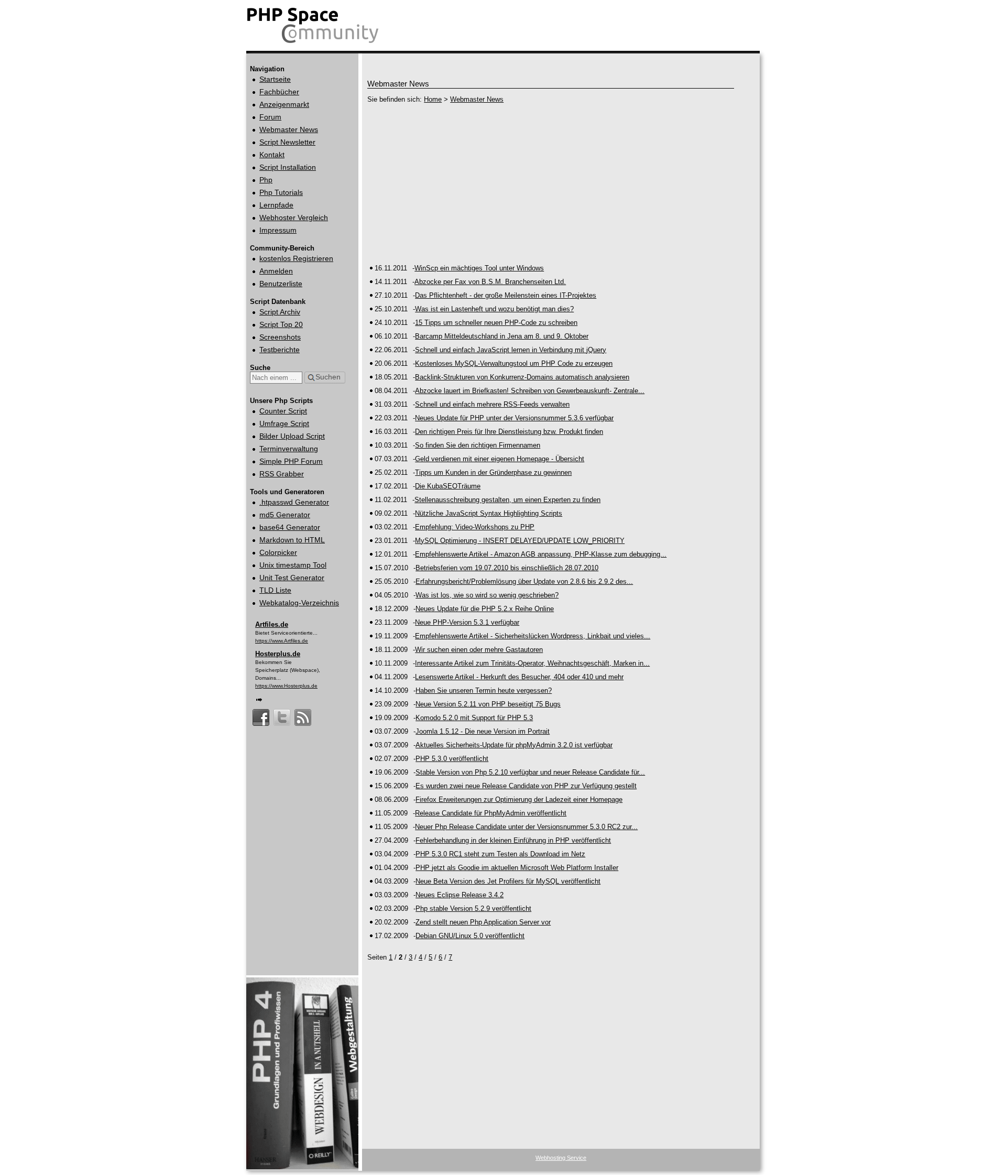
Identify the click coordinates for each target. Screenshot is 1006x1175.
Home (433, 99)
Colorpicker (278, 552)
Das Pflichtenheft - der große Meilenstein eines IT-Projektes (505, 295)
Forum (270, 117)
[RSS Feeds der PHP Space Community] (302, 712)
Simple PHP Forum (291, 461)
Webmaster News (288, 129)
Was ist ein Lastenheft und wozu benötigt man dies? (494, 309)
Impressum (278, 230)
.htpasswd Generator (294, 502)
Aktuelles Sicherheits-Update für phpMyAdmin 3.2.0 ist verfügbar (514, 745)
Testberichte (279, 349)
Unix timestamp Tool (292, 565)
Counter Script (283, 411)
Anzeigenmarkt (284, 104)
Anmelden (276, 271)
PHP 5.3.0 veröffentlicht (451, 759)
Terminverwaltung (288, 448)
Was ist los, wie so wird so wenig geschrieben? (487, 595)
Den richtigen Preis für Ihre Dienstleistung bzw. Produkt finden (509, 432)
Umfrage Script (284, 423)
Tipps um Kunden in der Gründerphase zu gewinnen (493, 472)
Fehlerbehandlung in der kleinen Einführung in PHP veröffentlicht (513, 840)
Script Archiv (279, 312)
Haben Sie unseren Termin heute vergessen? (483, 690)
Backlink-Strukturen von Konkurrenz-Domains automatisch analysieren (522, 377)
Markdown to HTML (292, 540)
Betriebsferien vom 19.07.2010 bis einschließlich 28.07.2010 (506, 568)
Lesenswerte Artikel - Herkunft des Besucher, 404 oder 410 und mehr (519, 677)
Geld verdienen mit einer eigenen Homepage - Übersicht (499, 459)
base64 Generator (289, 527)
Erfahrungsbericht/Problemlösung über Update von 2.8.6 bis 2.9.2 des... (524, 581)
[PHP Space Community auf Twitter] (282, 712)
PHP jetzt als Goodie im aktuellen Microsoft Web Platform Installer (516, 868)
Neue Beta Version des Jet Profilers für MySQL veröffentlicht (507, 881)
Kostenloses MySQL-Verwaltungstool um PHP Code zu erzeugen (514, 363)
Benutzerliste (280, 283)
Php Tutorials (281, 192)
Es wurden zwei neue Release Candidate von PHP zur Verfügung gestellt (526, 786)
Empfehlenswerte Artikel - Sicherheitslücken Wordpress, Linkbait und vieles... (532, 636)
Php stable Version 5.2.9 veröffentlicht (473, 908)
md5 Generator (284, 514)
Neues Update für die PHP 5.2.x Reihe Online (484, 609)
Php (265, 180)
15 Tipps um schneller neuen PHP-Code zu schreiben (496, 323)
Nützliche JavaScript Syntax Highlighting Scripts (488, 513)
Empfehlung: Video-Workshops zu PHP (474, 527)
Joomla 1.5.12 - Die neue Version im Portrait (482, 731)
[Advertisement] (550, 183)
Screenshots (280, 337)
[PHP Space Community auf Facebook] (261, 712)
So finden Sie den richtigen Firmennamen (477, 445)
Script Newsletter (287, 142)
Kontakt (272, 154)
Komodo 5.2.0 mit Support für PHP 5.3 (474, 718)
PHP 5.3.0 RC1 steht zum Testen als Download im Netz (500, 854)
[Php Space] (313, 43)
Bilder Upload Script (292, 436)
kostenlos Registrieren (296, 258)
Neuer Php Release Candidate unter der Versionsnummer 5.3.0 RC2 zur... (526, 827)
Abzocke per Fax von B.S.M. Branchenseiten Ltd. (490, 282)
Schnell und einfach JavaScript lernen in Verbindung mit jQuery (510, 350)
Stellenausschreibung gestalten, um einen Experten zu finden (507, 500)
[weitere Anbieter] (259, 699)
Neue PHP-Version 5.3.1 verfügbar (467, 622)
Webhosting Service (560, 1158)
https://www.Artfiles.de (281, 641)
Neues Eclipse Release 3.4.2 (459, 895)
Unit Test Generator (291, 577)
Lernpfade (276, 205)
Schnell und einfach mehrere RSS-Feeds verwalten (492, 404)
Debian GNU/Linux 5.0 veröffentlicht (469, 936)
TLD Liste (275, 590)
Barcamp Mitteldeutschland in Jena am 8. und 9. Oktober (501, 336)
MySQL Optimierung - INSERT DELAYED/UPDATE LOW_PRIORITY (520, 541)
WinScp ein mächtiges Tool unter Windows (479, 268)
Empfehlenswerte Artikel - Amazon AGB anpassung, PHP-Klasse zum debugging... (540, 554)
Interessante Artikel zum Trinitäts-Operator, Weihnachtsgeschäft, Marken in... (532, 663)
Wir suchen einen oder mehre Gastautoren (479, 650)
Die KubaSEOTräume (447, 486)
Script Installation (287, 167)
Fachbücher (279, 92)
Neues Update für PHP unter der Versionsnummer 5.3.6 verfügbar (514, 418)
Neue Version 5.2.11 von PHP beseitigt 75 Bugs (488, 704)
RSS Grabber (281, 474)
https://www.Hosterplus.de (286, 686)
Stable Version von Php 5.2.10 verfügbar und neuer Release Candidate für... (530, 772)
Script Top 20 (281, 324)
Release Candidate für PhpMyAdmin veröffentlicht (490, 813)
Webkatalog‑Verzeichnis (299, 603)
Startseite (275, 79)
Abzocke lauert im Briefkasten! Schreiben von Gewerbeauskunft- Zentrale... (529, 391)
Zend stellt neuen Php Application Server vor (483, 922)
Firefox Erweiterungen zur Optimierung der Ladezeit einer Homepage (518, 799)
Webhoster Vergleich (293, 217)
